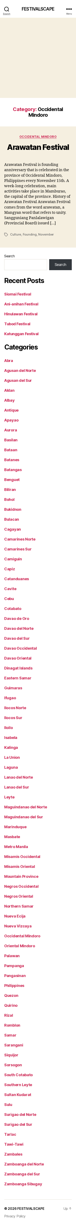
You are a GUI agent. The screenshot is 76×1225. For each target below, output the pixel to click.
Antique (11, 410)
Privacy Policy (15, 1216)
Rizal (8, 1015)
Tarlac (10, 1134)
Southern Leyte (18, 1085)
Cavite (10, 589)
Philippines (14, 985)
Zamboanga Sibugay (23, 1184)
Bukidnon (12, 509)
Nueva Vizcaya (18, 926)
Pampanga (14, 965)
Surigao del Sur (18, 1124)
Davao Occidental (20, 648)
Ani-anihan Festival (21, 304)
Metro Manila (16, 846)
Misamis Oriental (19, 866)
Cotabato (12, 608)
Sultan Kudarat (17, 1094)
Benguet (12, 479)
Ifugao (10, 698)
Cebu (9, 598)
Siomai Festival (17, 294)
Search (9, 256)
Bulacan (11, 519)
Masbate (12, 837)
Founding (30, 234)
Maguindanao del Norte (25, 807)
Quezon (11, 995)
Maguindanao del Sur (23, 817)
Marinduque (15, 827)
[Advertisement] (38, 58)
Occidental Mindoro (38, 136)
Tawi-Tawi (13, 1144)
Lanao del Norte (18, 777)
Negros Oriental (18, 896)
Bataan (10, 450)
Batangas (13, 470)
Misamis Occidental (22, 856)
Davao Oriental (17, 658)
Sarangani (13, 1045)
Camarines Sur (18, 549)
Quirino (11, 1005)
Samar (10, 1035)
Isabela (10, 737)
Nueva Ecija (15, 916)
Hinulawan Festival (21, 314)
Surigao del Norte (20, 1114)
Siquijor (11, 1055)
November (46, 234)
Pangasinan (15, 975)
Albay (9, 400)
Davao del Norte (19, 628)
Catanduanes (16, 579)
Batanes (11, 460)
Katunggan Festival (21, 334)
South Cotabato (18, 1075)
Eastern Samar (17, 678)
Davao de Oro (16, 618)
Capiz (9, 569)
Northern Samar (19, 906)
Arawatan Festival (38, 147)
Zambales (13, 1154)
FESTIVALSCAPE (38, 9)
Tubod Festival (17, 324)
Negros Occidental (21, 886)
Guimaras (13, 688)
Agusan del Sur (18, 380)
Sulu (8, 1104)
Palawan (12, 956)
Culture (15, 234)
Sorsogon (13, 1065)
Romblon (12, 1025)
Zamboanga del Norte (24, 1164)
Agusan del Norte (20, 370)
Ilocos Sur (13, 717)
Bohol (9, 499)
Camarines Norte (19, 539)
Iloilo (8, 727)
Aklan (9, 390)
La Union (12, 757)
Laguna (11, 767)
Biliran (10, 489)
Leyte (9, 797)
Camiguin (13, 559)
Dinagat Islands (18, 668)
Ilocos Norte (15, 708)
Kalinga (11, 747)
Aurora (10, 430)
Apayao (11, 420)
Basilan (11, 440)
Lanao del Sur (16, 787)
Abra (8, 360)
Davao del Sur (17, 638)
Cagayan (12, 529)
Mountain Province (21, 876)
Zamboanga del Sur (22, 1174)
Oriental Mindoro (19, 946)
